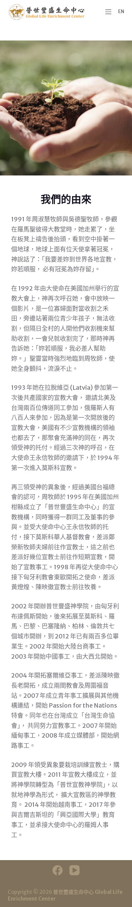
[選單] (108, 12)
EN (121, 11)
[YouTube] (74, 870)
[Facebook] (57, 870)
